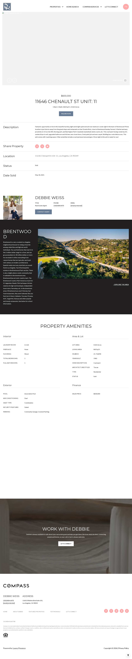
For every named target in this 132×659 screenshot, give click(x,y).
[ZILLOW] (122, 611)
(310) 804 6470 (59, 205)
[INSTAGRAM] (111, 611)
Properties (55, 7)
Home (5, 611)
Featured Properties (36, 611)
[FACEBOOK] (106, 611)
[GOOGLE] (116, 611)
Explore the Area (121, 284)
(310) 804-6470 (8, 600)
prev (9, 80)
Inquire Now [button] (66, 114)
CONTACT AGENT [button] (43, 212)
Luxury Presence (19, 648)
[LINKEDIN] (127, 611)
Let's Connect (71, 611)
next (14, 80)
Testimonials (55, 611)
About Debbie (18, 611)
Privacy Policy (123, 648)
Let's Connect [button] (66, 543)
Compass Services (91, 7)
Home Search (72, 7)
